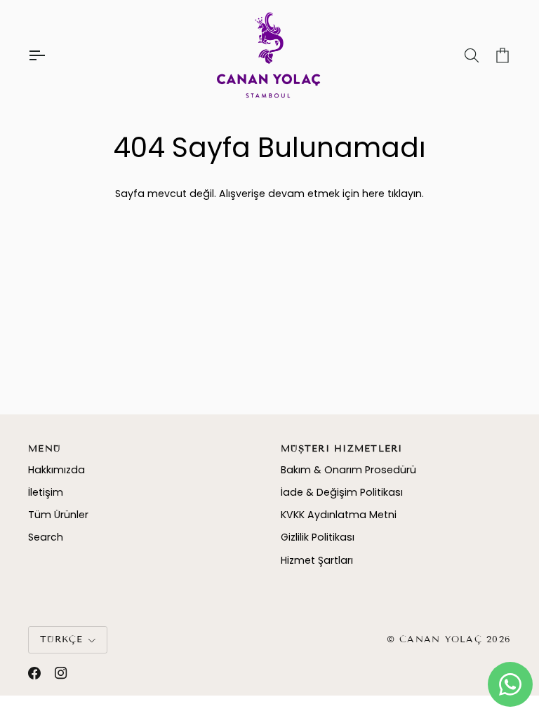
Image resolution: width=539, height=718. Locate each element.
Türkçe (62, 639)
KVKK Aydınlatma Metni (339, 515)
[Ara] (459, 55)
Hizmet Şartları (317, 560)
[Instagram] (61, 673)
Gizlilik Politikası (317, 537)
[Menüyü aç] (49, 55)
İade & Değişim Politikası (342, 492)
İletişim (45, 492)
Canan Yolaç (440, 639)
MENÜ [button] (44, 448)
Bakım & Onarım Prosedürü (348, 470)
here (373, 194)
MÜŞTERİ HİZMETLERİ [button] (342, 448)
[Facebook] (34, 673)
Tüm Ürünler (58, 515)
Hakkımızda (56, 470)
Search (45, 537)
